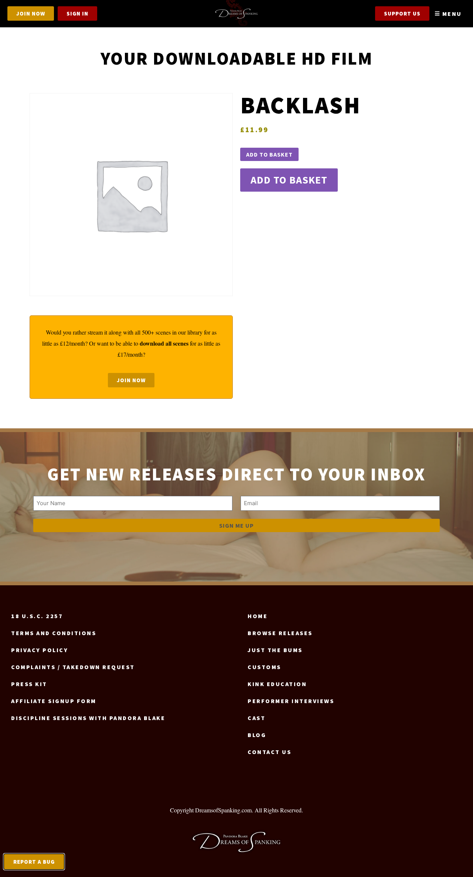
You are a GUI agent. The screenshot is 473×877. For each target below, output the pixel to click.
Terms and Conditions (53, 633)
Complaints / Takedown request (73, 667)
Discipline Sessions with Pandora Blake (88, 718)
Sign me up (236, 525)
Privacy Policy (39, 650)
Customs (264, 667)
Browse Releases (280, 633)
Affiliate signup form (53, 701)
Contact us (269, 752)
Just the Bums (275, 650)
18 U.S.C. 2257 (37, 616)
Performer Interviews (291, 701)
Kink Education (277, 684)
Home (258, 616)
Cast (256, 718)
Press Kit (29, 684)
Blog (257, 735)
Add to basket (269, 154)
